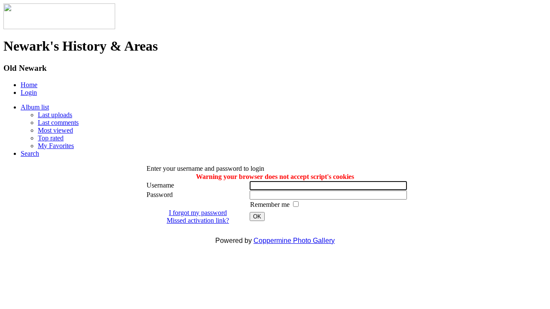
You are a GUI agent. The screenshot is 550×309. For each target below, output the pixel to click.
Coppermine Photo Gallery (294, 240)
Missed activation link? (198, 220)
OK (257, 216)
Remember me (270, 204)
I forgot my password (198, 212)
